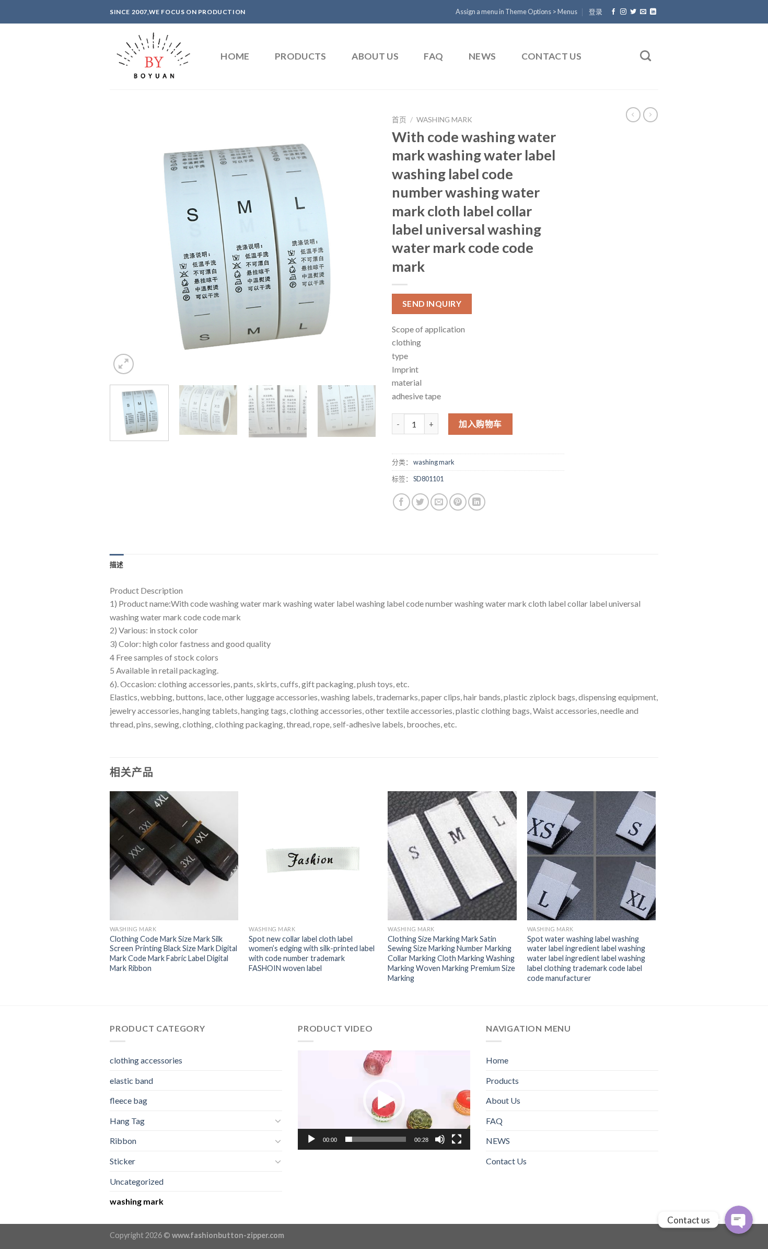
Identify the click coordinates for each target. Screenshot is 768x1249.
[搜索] (645, 55)
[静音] (440, 1139)
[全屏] (456, 1139)
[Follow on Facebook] (613, 12)
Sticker (122, 1161)
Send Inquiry (432, 303)
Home (234, 56)
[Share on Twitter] (420, 502)
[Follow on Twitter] (633, 12)
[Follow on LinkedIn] (653, 12)
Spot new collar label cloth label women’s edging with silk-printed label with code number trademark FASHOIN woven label (312, 953)
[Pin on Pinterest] (458, 502)
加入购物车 (480, 424)
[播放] (311, 1139)
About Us (375, 56)
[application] (384, 1100)
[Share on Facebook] (401, 502)
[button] (384, 1100)
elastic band (131, 1080)
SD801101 (428, 479)
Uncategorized (137, 1181)
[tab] (117, 564)
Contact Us (551, 56)
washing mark (444, 119)
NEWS (482, 56)
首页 (399, 119)
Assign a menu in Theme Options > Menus (516, 11)
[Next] (357, 243)
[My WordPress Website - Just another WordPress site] (154, 56)
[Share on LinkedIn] (476, 502)
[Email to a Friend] (439, 502)
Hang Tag (127, 1121)
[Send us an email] (643, 12)
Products (301, 56)
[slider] (375, 1139)
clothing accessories (146, 1060)
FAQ (433, 56)
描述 (117, 564)
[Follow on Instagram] (623, 12)
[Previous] (128, 243)
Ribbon (123, 1141)
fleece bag (128, 1100)
